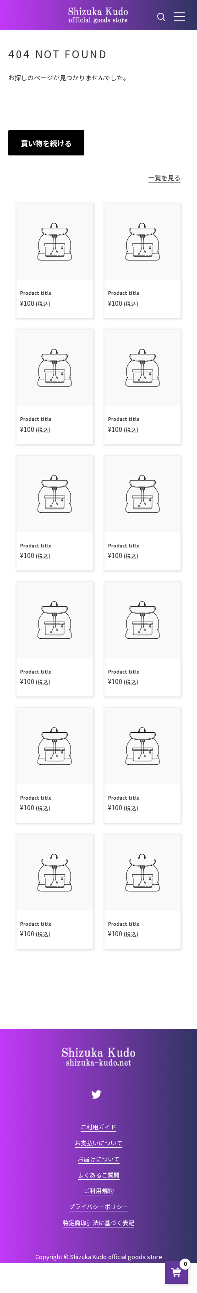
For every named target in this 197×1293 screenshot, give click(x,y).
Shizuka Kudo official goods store (116, 1256)
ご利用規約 (99, 1190)
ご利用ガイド (98, 1126)
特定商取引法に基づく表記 (98, 1222)
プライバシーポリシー (98, 1206)
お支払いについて (98, 1142)
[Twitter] (97, 1094)
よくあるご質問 (99, 1175)
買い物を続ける (46, 143)
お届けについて (99, 1159)
